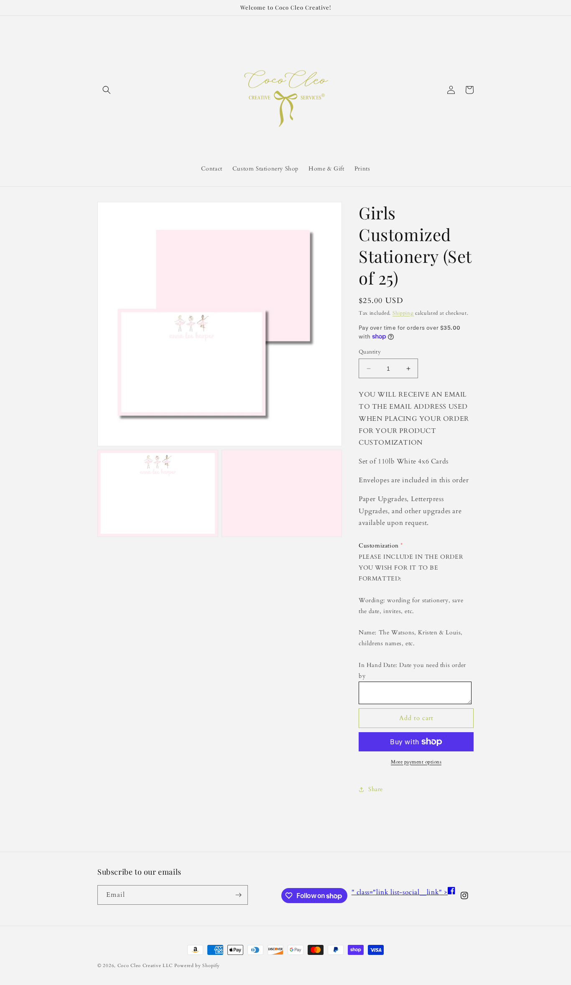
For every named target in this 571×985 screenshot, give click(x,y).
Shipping (403, 313)
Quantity (370, 352)
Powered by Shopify (197, 965)
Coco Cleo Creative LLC (145, 965)
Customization (379, 546)
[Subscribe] (238, 895)
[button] (106, 90)
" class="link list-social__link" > (403, 892)
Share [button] (375, 789)
